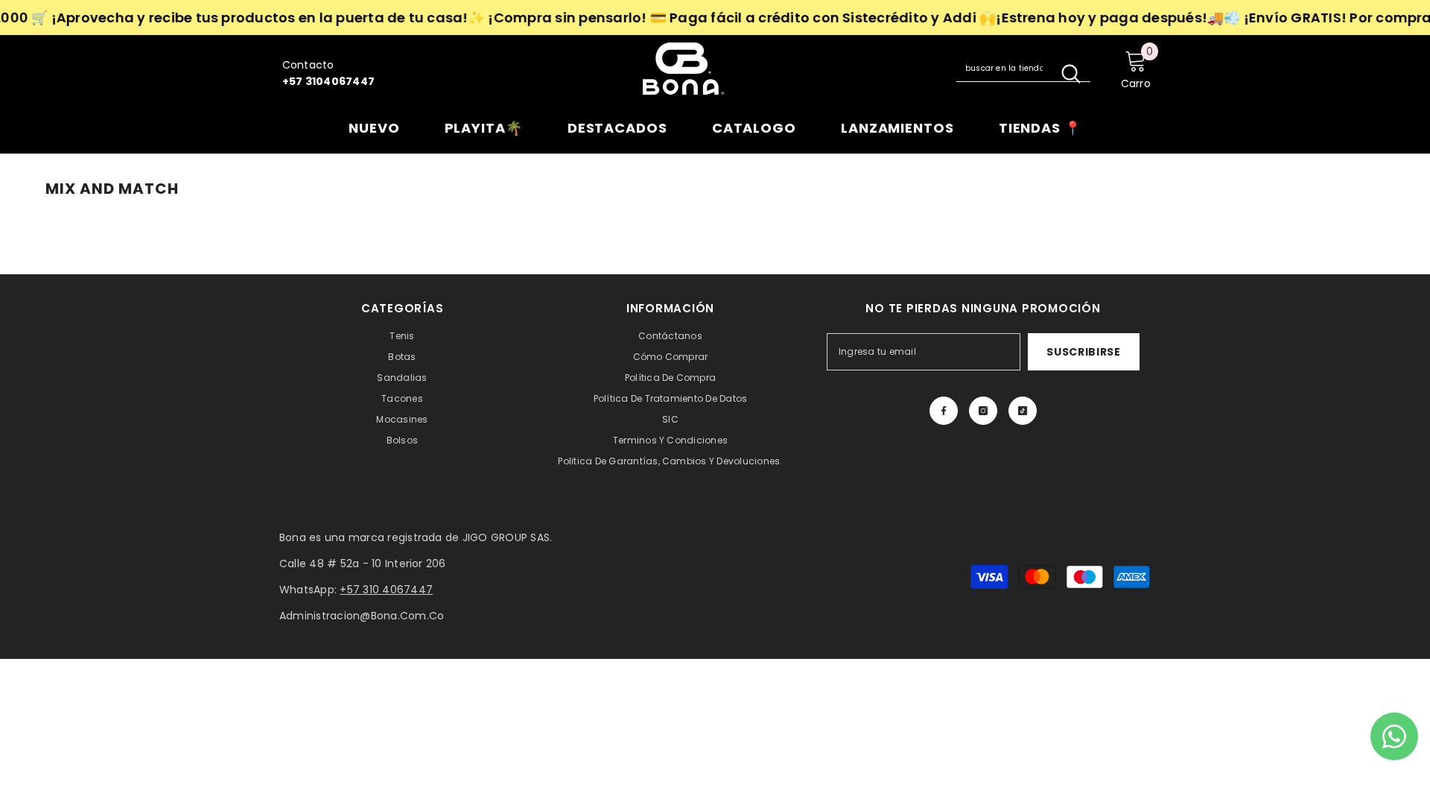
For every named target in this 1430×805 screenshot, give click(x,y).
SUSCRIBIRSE (1083, 351)
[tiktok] (1022, 411)
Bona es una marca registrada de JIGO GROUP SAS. (415, 537)
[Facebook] (944, 411)
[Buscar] (1023, 68)
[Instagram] (983, 411)
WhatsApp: (356, 589)
